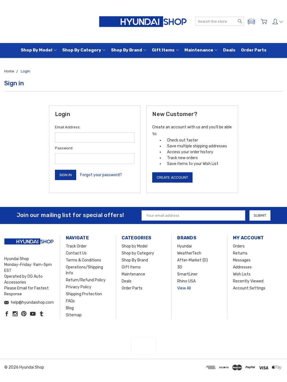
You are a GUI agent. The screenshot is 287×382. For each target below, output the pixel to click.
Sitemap (74, 315)
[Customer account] (277, 21)
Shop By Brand (126, 50)
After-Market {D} (192, 260)
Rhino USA (186, 281)
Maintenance (198, 50)
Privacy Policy (78, 287)
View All (184, 288)
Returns (240, 253)
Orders (239, 246)
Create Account (172, 177)
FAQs (70, 301)
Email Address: (67, 127)
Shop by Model (36, 50)
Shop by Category (81, 50)
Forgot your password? (101, 175)
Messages (242, 260)
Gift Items (163, 50)
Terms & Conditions (83, 260)
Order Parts (254, 50)
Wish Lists (242, 274)
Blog (70, 308)
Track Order (76, 246)
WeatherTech (189, 253)
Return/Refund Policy (86, 280)
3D (179, 267)
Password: (64, 148)
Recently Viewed (248, 281)
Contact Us (76, 253)
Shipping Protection (84, 294)
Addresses (242, 267)
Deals (229, 50)
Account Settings (249, 288)
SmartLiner (187, 274)
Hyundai (184, 246)
